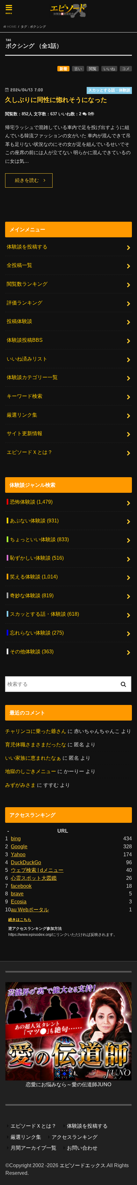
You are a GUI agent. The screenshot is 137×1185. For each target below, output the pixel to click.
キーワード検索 (24, 396)
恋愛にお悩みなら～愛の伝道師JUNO (68, 1084)
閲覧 (93, 69)
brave (17, 893)
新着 (63, 69)
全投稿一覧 (19, 265)
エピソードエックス (82, 1165)
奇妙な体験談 (32, 595)
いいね (109, 69)
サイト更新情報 (24, 433)
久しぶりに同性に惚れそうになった (56, 99)
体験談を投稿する (27, 246)
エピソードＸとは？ (30, 452)
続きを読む (27, 180)
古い (78, 69)
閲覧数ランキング (27, 284)
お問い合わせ (82, 1148)
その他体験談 (32, 651)
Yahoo (18, 854)
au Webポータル (30, 909)
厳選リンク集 (22, 415)
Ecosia (18, 901)
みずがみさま (20, 785)
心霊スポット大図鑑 (34, 878)
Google (19, 846)
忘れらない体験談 (37, 633)
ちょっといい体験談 (39, 539)
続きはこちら (19, 919)
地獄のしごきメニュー (30, 771)
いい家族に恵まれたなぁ (33, 758)
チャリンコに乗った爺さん (35, 731)
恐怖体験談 (31, 502)
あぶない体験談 (34, 520)
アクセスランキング (74, 1137)
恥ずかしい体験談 (37, 558)
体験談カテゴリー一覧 (32, 377)
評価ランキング (24, 302)
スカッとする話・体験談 (44, 614)
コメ (126, 69)
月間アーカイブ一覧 (33, 1148)
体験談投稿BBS (25, 340)
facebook (21, 886)
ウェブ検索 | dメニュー (37, 870)
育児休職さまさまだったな (35, 744)
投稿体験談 (19, 321)
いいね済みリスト (27, 359)
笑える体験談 (34, 576)
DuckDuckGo (26, 862)
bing (16, 838)
